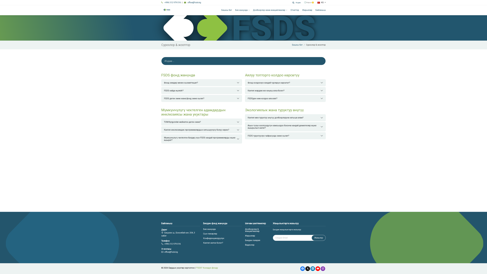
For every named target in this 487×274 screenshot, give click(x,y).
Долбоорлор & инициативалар (252, 230)
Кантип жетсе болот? (213, 243)
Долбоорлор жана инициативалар (269, 10)
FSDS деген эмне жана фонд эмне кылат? (184, 98)
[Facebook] (302, 268)
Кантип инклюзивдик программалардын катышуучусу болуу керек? (196, 130)
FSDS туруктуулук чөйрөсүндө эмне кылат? (268, 136)
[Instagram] (323, 268)
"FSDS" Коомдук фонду (207, 268)
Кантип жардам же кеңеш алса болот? (266, 90)
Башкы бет (226, 10)
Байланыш (320, 10)
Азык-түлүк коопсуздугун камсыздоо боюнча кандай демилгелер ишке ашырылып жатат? (282, 126)
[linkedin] (312, 268)
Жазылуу (318, 238)
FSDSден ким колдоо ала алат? (262, 98)
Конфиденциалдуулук (213, 238)
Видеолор (249, 245)
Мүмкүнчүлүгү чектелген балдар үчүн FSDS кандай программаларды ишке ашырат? (199, 138)
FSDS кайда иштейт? (174, 90)
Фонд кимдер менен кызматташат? (181, 83)
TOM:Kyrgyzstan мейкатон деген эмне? (182, 122)
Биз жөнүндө (241, 10)
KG (322, 2)
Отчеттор (295, 10)
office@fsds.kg (194, 2)
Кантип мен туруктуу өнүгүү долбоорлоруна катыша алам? (275, 117)
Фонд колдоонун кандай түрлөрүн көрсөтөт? (269, 83)
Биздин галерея (252, 240)
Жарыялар (307, 10)
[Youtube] (318, 268)
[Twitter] (307, 268)
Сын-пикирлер (210, 234)
